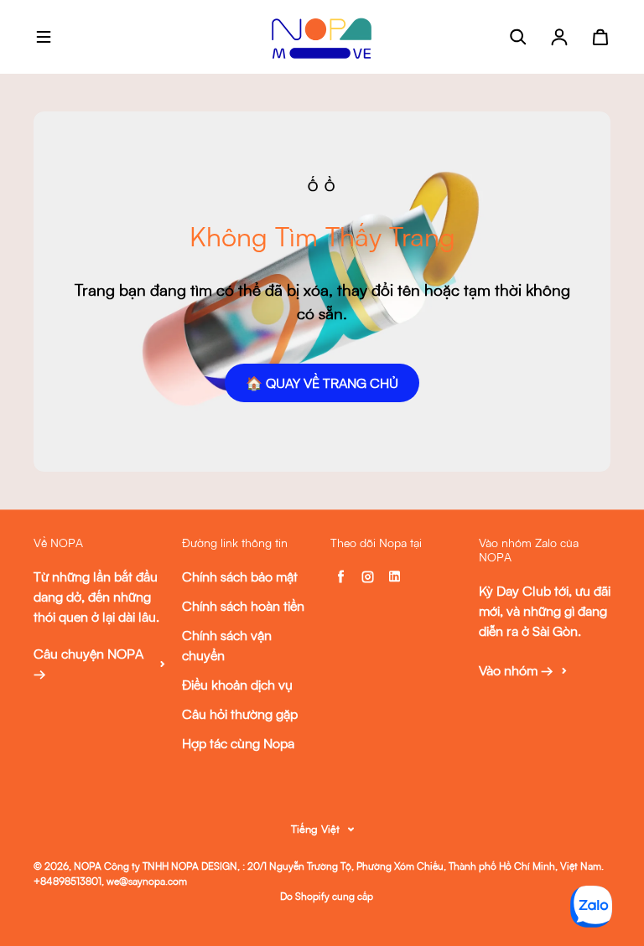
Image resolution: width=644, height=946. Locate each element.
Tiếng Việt (315, 828)
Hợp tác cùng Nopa (238, 743)
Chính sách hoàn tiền (243, 605)
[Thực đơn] (44, 37)
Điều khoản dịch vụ (237, 684)
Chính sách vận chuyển (227, 645)
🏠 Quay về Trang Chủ (322, 383)
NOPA (87, 866)
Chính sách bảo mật (240, 576)
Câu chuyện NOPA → (88, 663)
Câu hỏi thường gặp (240, 714)
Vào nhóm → (516, 670)
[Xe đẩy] (600, 37)
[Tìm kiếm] (518, 37)
